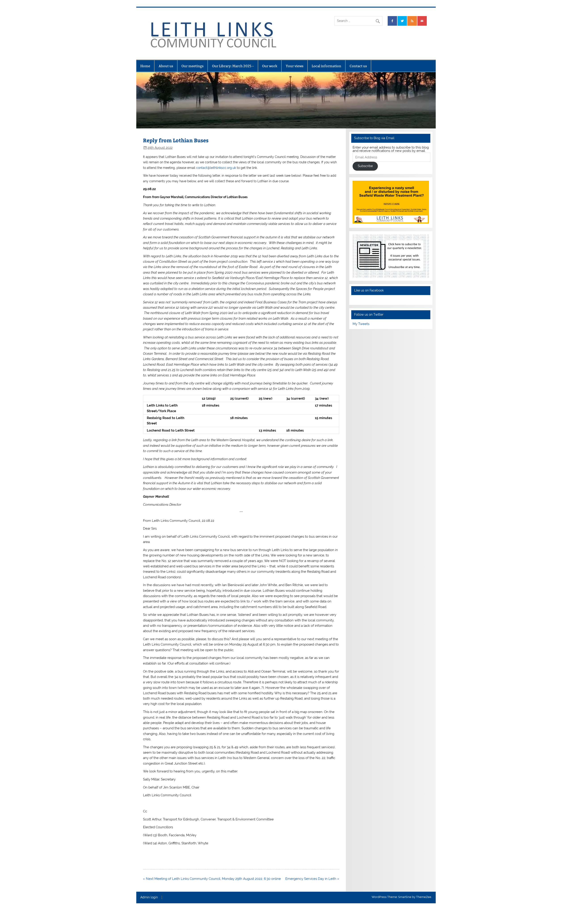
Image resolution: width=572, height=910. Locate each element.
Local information (326, 66)
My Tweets (361, 324)
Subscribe (365, 166)
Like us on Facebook (369, 290)
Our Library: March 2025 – (233, 66)
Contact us (358, 66)
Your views (294, 66)
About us (166, 66)
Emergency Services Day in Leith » (312, 879)
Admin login (149, 897)
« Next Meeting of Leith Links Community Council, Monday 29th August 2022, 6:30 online (212, 879)
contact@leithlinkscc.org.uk (216, 168)
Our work (269, 66)
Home (145, 66)
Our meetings (192, 66)
